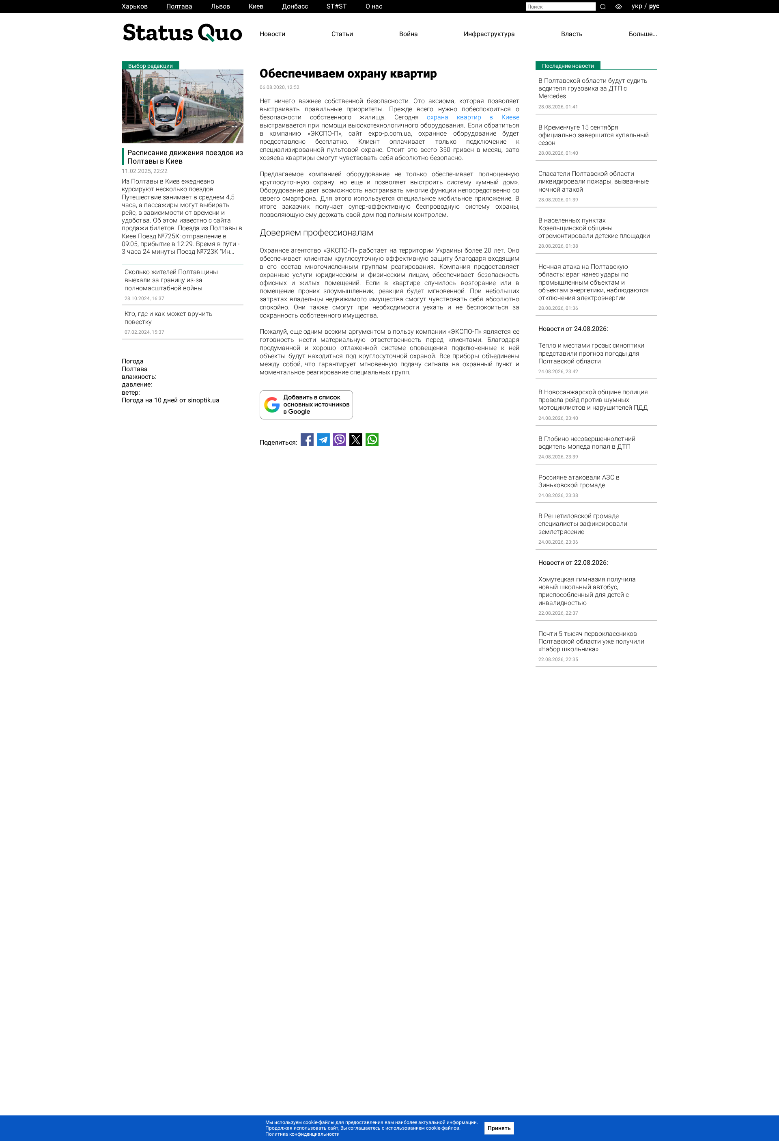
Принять (499, 1128)
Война (408, 34)
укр (637, 6)
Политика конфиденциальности (302, 1134)
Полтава (179, 6)
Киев (256, 6)
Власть (572, 34)
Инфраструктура (489, 34)
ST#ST (337, 6)
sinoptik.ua (203, 400)
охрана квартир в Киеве (473, 117)
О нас (374, 6)
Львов (220, 6)
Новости (272, 34)
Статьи (342, 34)
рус (654, 6)
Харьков (135, 6)
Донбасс (295, 6)
